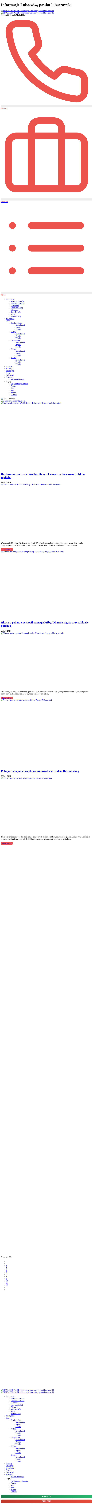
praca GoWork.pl (17, 379)
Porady (13, 386)
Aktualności (20, 325)
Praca (8, 373)
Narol (13, 314)
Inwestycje (10, 371)
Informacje (10, 299)
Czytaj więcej (6, 549)
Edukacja (9, 368)
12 (7, 1285)
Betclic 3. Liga (16, 323)
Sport (8, 321)
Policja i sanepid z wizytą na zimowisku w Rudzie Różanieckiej (40, 770)
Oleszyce (14, 310)
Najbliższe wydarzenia (19, 384)
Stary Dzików (16, 312)
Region (13, 392)
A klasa (13, 349)
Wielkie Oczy (16, 316)
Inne (12, 390)
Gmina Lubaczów (17, 303)
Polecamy (9, 377)
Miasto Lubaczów (17, 301)
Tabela (18, 329)
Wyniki (18, 327)
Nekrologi (10, 375)
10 (7, 1281)
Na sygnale (10, 319)
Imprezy (9, 366)
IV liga (13, 332)
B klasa (13, 358)
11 (7, 1283)
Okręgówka (15, 340)
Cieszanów (15, 306)
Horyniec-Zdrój (17, 308)
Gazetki (14, 395)
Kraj (12, 388)
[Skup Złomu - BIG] (13, 401)
